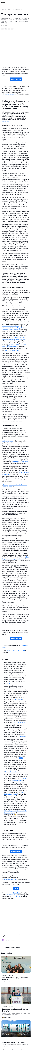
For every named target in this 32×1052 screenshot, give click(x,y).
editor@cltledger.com (10, 879)
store (16, 346)
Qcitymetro (8, 683)
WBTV (21, 758)
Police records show (8, 441)
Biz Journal (18, 699)
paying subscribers (17, 780)
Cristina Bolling (11, 895)
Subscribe (11, 947)
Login (6, 947)
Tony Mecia (16, 893)
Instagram (5, 121)
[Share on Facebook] (2, 29)
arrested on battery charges (10, 326)
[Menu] (30, 2)
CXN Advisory (16, 896)
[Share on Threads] (9, 29)
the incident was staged (12, 350)
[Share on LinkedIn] (12, 29)
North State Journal (20, 722)
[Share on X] (6, 29)
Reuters (22, 736)
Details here (23, 778)
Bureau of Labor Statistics (13, 772)
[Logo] (3, 3)
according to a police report (20, 461)
